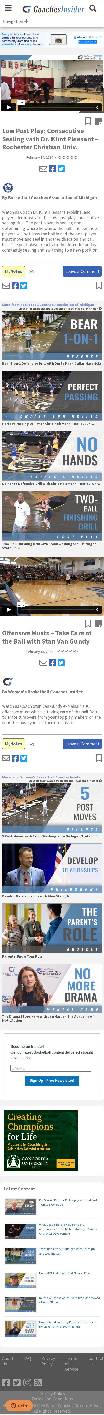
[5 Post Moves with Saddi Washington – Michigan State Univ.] (52, 808)
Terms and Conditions (52, 1399)
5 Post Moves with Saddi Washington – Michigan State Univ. (50, 836)
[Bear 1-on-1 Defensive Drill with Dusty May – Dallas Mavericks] (52, 336)
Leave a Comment (82, 271)
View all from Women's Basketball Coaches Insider (64, 781)
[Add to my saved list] (90, 122)
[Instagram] (27, 1382)
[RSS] (38, 1382)
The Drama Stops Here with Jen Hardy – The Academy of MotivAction (48, 1019)
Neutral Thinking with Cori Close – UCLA (64, 1273)
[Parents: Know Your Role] (52, 928)
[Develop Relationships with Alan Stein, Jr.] (52, 868)
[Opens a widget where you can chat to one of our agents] (19, 1406)
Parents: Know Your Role (22, 956)
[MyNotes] (98, 122)
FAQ (27, 1358)
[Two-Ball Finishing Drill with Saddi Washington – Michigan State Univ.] (52, 516)
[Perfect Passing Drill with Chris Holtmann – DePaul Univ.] (52, 396)
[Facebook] (52, 169)
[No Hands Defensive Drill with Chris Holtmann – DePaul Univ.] (52, 456)
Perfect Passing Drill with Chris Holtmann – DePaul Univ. (48, 424)
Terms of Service (71, 1364)
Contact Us (95, 1361)
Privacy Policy (48, 1361)
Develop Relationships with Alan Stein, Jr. (36, 896)
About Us (7, 1361)
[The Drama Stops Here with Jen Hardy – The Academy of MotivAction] (52, 988)
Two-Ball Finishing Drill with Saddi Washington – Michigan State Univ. (49, 546)
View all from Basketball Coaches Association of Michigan (59, 308)
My (13, 271)
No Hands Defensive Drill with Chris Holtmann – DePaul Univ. (51, 484)
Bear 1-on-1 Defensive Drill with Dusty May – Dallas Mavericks (52, 364)
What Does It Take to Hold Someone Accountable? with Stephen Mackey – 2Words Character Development (68, 1229)
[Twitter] (61, 169)
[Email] (43, 169)
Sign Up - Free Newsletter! (52, 1080)
